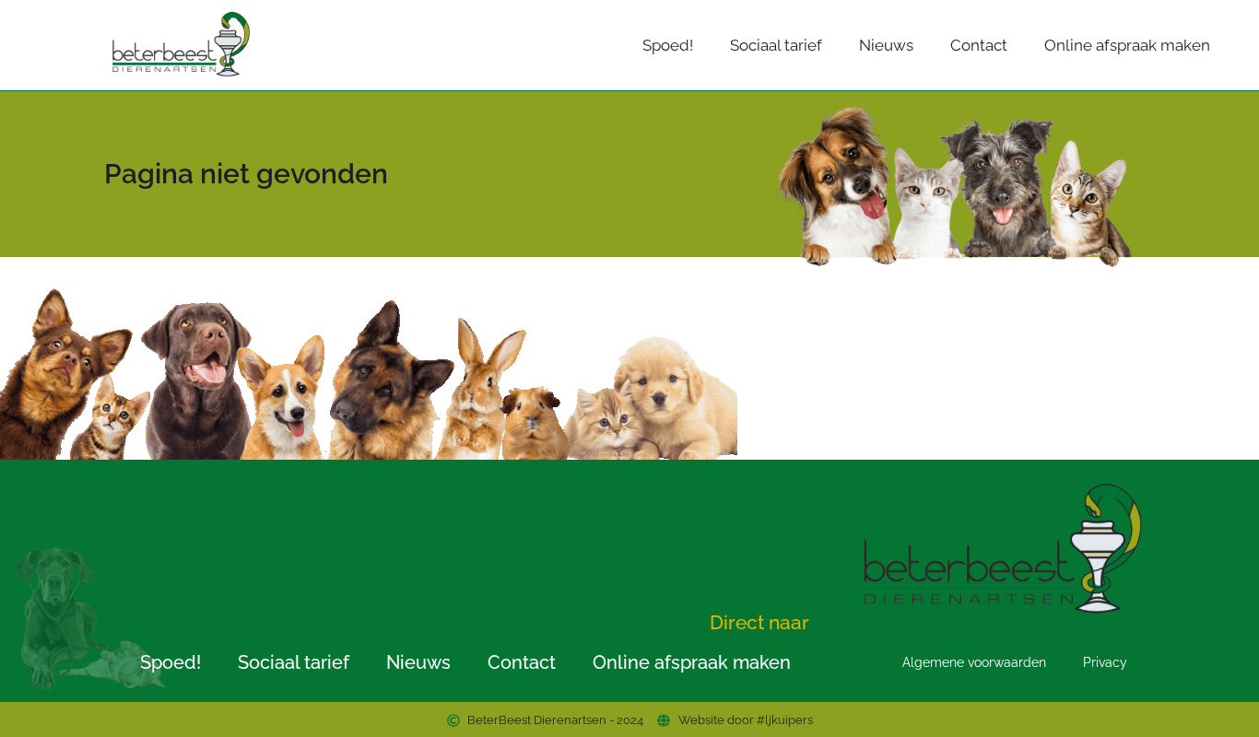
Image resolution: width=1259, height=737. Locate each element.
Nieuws (886, 45)
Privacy (1105, 662)
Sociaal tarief (776, 45)
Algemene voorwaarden (974, 662)
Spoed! (667, 45)
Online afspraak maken (1127, 45)
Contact (978, 45)
